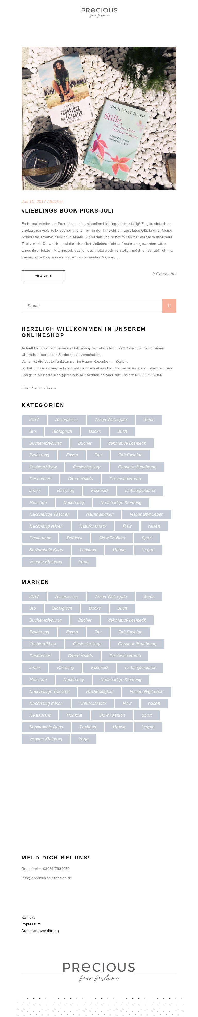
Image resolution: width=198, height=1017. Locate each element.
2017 (34, 419)
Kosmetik (100, 490)
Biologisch (62, 431)
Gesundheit (40, 479)
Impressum (31, 924)
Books (95, 431)
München (38, 502)
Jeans (35, 490)
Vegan (148, 550)
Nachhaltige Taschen (49, 514)
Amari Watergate (111, 419)
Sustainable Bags (46, 550)
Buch (122, 431)
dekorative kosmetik (127, 443)
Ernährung (39, 455)
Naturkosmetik (93, 526)
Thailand (87, 550)
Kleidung (65, 490)
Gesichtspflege (87, 467)
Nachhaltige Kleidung (121, 502)
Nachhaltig (73, 502)
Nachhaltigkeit (99, 514)
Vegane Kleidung (45, 562)
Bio (32, 431)
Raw (127, 526)
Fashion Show (43, 467)
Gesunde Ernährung (137, 467)
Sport (147, 538)
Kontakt (28, 917)
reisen (154, 526)
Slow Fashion (112, 538)
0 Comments (164, 274)
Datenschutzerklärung (40, 931)
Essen (72, 455)
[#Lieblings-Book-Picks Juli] (99, 50)
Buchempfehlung (45, 443)
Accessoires (67, 419)
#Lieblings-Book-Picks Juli (67, 210)
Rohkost (74, 538)
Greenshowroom (125, 479)
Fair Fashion (130, 455)
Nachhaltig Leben (146, 514)
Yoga (83, 562)
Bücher (85, 443)
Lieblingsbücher (140, 490)
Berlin (149, 419)
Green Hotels (80, 479)
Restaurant (39, 538)
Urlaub (119, 550)
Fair (98, 455)
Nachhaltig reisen (46, 526)
